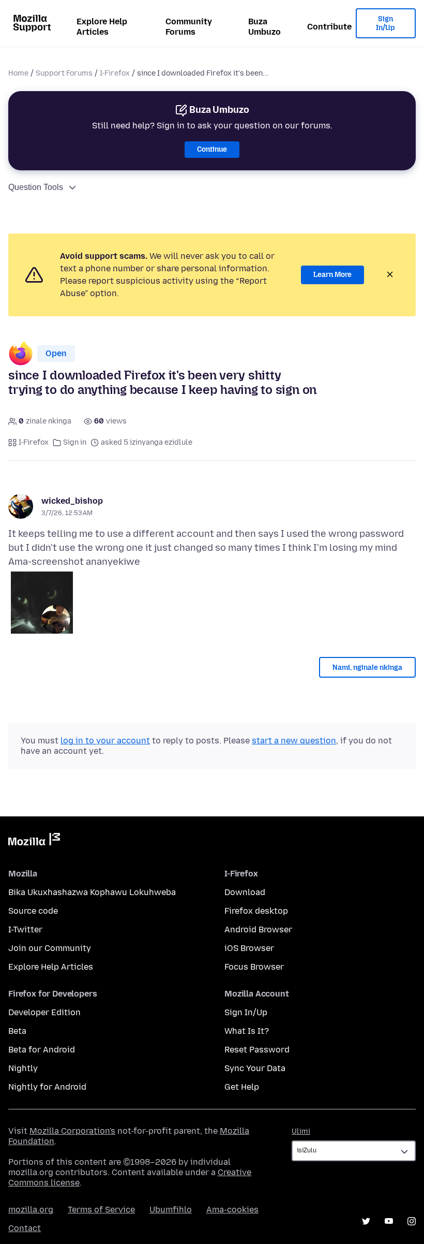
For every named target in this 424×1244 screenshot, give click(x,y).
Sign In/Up (385, 23)
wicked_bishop (72, 501)
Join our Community (49, 948)
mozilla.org (30, 1209)
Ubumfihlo (170, 1209)
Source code (33, 911)
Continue (212, 149)
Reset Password (257, 1050)
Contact (24, 1228)
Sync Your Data (254, 1068)
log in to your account (105, 740)
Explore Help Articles (102, 27)
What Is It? (246, 1031)
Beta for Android (41, 1050)
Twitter (366, 1221)
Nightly (23, 1068)
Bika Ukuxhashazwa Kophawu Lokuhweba (92, 892)
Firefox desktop (256, 911)
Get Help (241, 1087)
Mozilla (34, 841)
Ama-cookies (232, 1209)
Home (18, 73)
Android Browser (258, 929)
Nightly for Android (47, 1087)
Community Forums (188, 27)
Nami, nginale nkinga (367, 667)
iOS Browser (249, 948)
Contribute (329, 27)
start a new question (294, 740)
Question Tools (35, 187)
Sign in (74, 442)
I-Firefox (115, 73)
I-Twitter (25, 929)
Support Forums (64, 73)
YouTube (389, 1221)
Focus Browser (254, 967)
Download (244, 892)
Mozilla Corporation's (72, 1131)
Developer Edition (44, 1012)
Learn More (332, 274)
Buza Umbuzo (264, 27)
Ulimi (301, 1131)
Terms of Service (101, 1209)
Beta (17, 1031)
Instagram (411, 1221)
